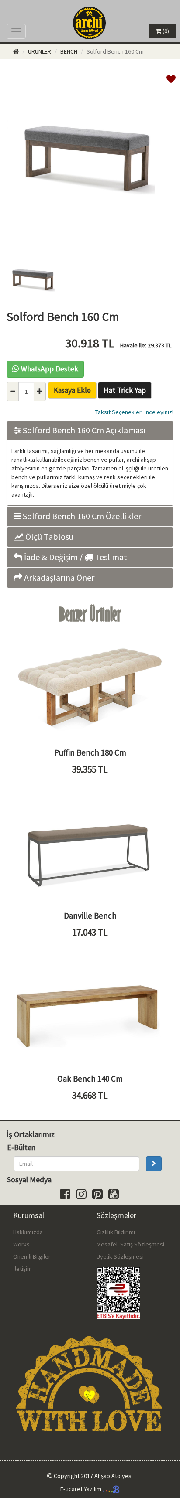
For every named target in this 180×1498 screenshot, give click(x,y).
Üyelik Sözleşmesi (120, 1256)
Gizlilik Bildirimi (116, 1232)
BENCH (68, 51)
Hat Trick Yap (125, 390)
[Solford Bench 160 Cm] (90, 242)
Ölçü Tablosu (48, 536)
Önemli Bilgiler (32, 1256)
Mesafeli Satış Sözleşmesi (130, 1244)
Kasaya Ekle (72, 390)
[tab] (90, 430)
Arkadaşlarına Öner (58, 577)
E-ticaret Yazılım (81, 1489)
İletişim (22, 1269)
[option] (90, 158)
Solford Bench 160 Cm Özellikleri (82, 516)
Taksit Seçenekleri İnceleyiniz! (134, 412)
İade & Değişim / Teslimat (74, 557)
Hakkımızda (28, 1232)
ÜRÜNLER (39, 51)
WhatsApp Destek (49, 369)
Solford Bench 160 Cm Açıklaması (83, 430)
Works (21, 1244)
